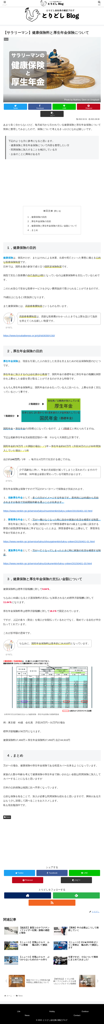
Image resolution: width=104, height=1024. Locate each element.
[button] (96, 535)
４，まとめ (32, 230)
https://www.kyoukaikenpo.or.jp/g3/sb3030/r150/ (29, 335)
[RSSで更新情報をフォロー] (52, 903)
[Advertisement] (52, 183)
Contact (77, 1015)
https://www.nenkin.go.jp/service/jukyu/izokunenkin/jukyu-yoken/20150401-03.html (47, 563)
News (8, 817)
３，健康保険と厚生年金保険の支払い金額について (52, 226)
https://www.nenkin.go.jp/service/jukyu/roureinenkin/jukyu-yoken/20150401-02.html (47, 511)
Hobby (52, 1011)
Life (18, 1011)
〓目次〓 (48, 210)
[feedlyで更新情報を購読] (76, 895)
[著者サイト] (27, 895)
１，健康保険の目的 (37, 217)
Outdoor (85, 1011)
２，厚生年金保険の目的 (39, 221)
